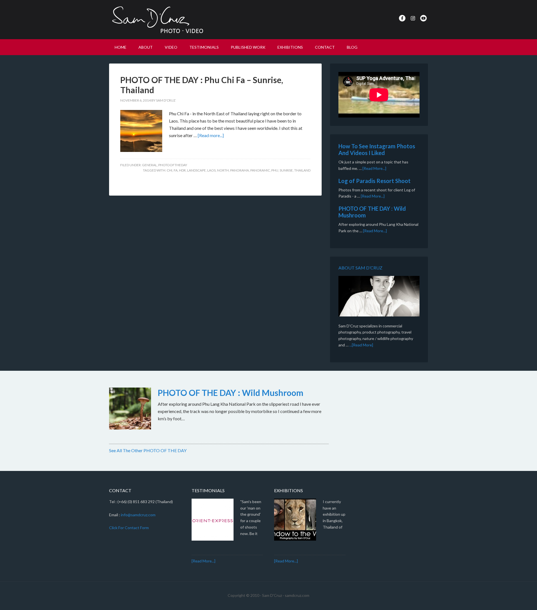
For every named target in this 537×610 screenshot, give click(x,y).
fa (176, 170)
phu (274, 170)
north (223, 170)
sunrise (286, 170)
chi (169, 170)
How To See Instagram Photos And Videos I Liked (376, 149)
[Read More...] (374, 168)
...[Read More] (361, 344)
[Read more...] (211, 135)
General (149, 165)
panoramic (260, 170)
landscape (196, 170)
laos (211, 170)
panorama (239, 170)
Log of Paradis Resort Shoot (374, 180)
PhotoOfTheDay (172, 165)
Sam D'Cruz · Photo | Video (156, 20)
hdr (182, 170)
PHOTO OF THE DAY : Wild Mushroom (230, 393)
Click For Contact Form (129, 527)
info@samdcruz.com (138, 514)
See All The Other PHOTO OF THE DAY (148, 450)
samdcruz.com (297, 595)
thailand (302, 170)
